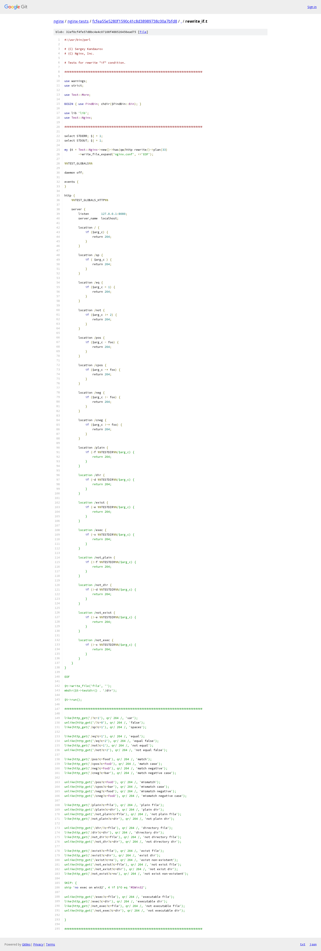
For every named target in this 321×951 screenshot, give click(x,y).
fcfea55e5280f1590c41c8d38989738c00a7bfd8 (134, 21)
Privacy (38, 944)
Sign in (312, 7)
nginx (59, 21)
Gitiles (26, 944)
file (143, 32)
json (313, 944)
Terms (50, 944)
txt (302, 944)
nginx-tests (78, 21)
